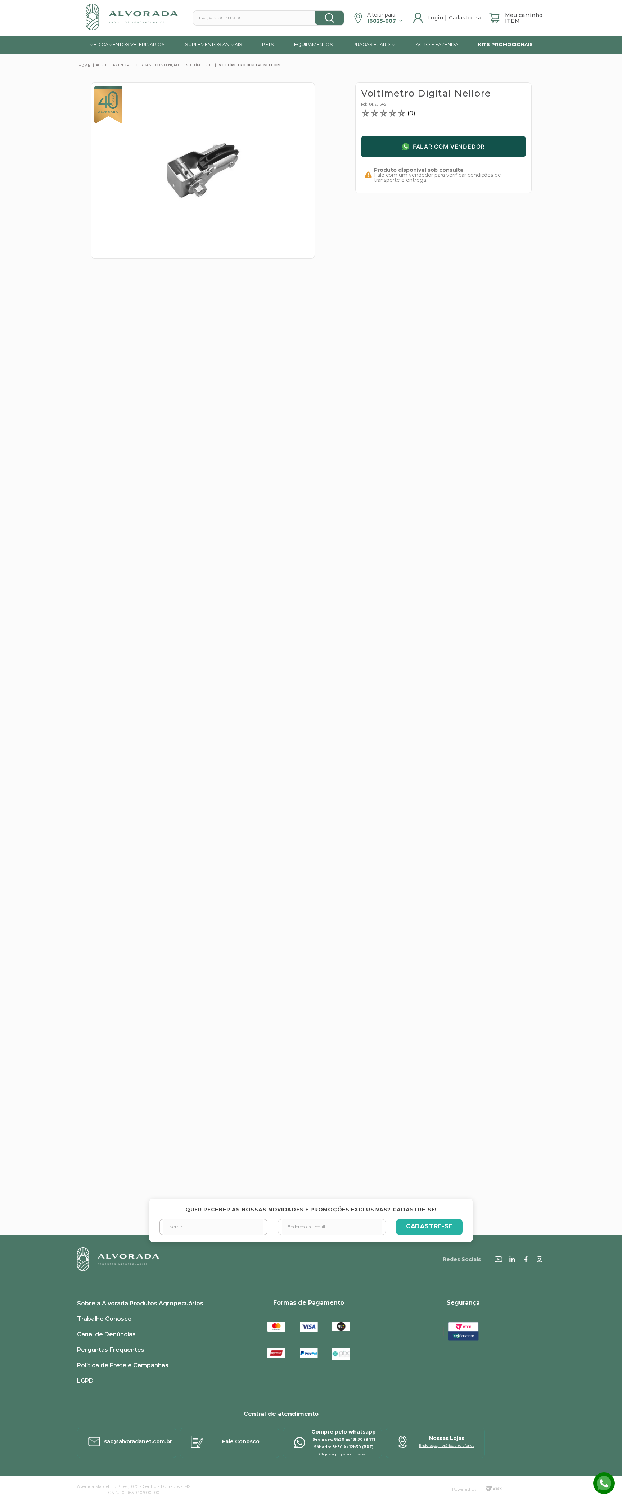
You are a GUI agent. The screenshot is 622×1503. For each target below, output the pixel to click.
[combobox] (268, 18)
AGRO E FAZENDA (112, 65)
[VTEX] (493, 1489)
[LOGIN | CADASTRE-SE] (448, 18)
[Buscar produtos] (329, 18)
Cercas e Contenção (157, 65)
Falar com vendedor (448, 146)
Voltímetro (198, 65)
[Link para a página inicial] (84, 65)
